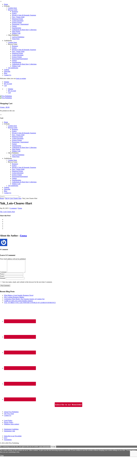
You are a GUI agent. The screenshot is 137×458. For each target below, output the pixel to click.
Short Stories (16, 31)
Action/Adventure (17, 20)
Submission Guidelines (11, 429)
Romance (15, 11)
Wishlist (6, 82)
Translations (8, 439)
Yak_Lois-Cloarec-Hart (7, 212)
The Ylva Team (9, 413)
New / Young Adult (18, 17)
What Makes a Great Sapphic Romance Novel (18, 295)
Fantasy (14, 26)
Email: (2, 276)
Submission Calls (9, 431)
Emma (20, 208)
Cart (5, 85)
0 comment (13, 208)
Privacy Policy (8, 422)
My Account (8, 84)
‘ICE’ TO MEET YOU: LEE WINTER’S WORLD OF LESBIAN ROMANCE (30, 302)
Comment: (3, 272)
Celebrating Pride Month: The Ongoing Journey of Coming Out (24, 299)
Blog (5, 73)
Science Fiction (17, 22)
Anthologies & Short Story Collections (24, 30)
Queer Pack (15, 39)
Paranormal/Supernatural (20, 59)
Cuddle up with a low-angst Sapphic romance (18, 301)
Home (6, 4)
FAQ (5, 438)
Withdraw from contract (11, 424)
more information (44, 446)
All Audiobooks (13, 68)
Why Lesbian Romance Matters (14, 297)
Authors (6, 69)
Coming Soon (12, 8)
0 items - (4, 107)
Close (2, 455)
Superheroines (16, 28)
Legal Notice (8, 420)
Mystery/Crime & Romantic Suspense (24, 15)
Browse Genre (12, 10)
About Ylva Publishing (11, 412)
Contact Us (7, 75)
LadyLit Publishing (18, 37)
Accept (53, 446)
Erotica (14, 13)
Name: (2, 274)
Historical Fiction (17, 19)
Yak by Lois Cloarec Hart (13, 198)
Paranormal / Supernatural (20, 24)
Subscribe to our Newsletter (13, 436)
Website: (2, 278)
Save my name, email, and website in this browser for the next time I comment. (27, 282)
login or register (21, 78)
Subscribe (7, 71)
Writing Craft (16, 33)
